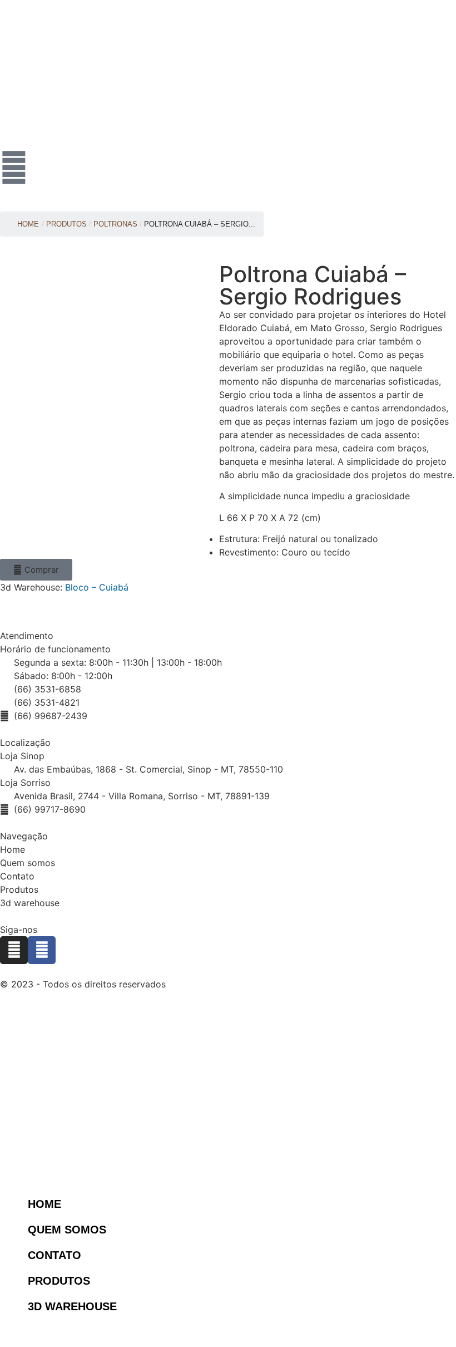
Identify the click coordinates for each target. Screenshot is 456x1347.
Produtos (19, 889)
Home (28, 224)
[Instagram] (14, 950)
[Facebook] (42, 950)
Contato (17, 876)
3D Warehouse (72, 1306)
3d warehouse (30, 902)
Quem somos (27, 862)
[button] (36, 570)
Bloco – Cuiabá (96, 587)
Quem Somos (67, 1229)
